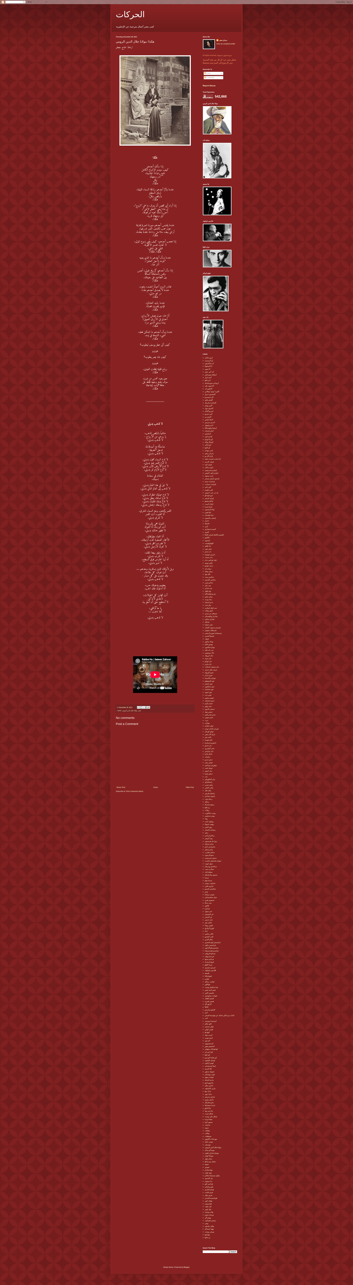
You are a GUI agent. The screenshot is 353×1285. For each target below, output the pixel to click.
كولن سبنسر (209, 1027)
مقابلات (207, 1131)
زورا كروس (209, 838)
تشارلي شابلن (210, 619)
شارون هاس (209, 886)
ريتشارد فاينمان (210, 830)
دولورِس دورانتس (211, 765)
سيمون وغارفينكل (211, 875)
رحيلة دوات (208, 799)
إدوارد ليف (208, 465)
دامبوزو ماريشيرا (210, 743)
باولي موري (209, 563)
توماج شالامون (210, 647)
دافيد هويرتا (208, 740)
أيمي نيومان (209, 450)
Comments (210, 78)
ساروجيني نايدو (210, 847)
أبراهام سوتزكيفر (210, 375)
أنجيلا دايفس (209, 420)
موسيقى (208, 1145)
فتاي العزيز (208, 939)
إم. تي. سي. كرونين (211, 493)
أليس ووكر (208, 406)
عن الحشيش (209, 914)
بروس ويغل (209, 571)
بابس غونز (208, 549)
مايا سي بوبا (209, 1111)
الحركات (130, 14)
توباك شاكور (209, 642)
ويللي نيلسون (209, 1226)
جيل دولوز (208, 706)
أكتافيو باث (208, 389)
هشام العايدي (209, 1190)
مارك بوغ (208, 1091)
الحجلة (207, 524)
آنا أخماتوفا (208, 366)
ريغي (206, 833)
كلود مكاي (208, 1024)
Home (155, 787)
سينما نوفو (208, 880)
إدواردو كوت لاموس (211, 473)
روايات (207, 810)
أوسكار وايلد (209, 442)
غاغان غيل (208, 923)
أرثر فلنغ (208, 380)
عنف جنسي (209, 920)
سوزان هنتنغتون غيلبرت (213, 861)
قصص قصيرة (209, 1001)
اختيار (207, 521)
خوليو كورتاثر (209, 731)
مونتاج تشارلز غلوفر (212, 1153)
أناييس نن (208, 417)
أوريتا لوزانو (209, 439)
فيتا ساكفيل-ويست (211, 987)
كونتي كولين (209, 1029)
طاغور (207, 906)
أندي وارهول (209, 425)
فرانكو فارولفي (210, 954)
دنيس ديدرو (208, 760)
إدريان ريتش (209, 453)
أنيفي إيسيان (209, 431)
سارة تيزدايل (209, 844)
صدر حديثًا (208, 903)
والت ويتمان (209, 1212)
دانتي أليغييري (209, 748)
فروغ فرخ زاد (209, 962)
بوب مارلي (208, 588)
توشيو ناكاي (209, 644)
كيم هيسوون (209, 1044)
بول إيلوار (208, 591)
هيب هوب (208, 1206)
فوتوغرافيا (208, 976)
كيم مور (207, 1041)
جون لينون (208, 692)
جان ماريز (208, 664)
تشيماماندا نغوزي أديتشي (213, 633)
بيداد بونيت (208, 599)
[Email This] (138, 707)
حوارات (207, 723)
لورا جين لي (209, 1052)
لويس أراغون (209, 1063)
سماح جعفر (223, 40)
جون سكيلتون (209, 687)
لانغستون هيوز (210, 1046)
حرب (206, 720)
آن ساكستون (209, 363)
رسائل (207, 802)
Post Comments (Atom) (134, 791)
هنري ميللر (208, 1195)
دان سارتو (208, 746)
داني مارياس (209, 751)
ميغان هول (208, 1159)
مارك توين (208, 1094)
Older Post (190, 787)
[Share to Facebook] (146, 707)
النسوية (207, 540)
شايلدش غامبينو (210, 889)
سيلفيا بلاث (208, 872)
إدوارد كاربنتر (209, 462)
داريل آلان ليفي (210, 734)
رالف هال (208, 790)
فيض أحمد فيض (210, 990)
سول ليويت (209, 864)
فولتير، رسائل (209, 982)
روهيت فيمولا (209, 824)
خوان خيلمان (209, 726)
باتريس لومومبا (210, 555)
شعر (139, 710)
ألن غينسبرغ (209, 397)
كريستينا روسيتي (211, 1021)
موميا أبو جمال (210, 1150)
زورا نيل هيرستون (211, 841)
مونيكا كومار (209, 1156)
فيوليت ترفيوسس (211, 996)
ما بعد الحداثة (209, 1080)
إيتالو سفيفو (209, 501)
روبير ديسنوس (210, 816)
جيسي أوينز (209, 703)
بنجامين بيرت (209, 577)
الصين (207, 532)
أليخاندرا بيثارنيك (210, 403)
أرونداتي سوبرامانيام (212, 383)
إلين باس (208, 487)
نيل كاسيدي (209, 1178)
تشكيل (207, 622)
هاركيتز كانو (209, 1184)
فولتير (207, 979)
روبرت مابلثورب (210, 813)
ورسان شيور (209, 1215)
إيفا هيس (208, 512)
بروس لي (208, 569)
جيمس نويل (209, 712)
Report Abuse (209, 85)
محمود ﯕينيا (208, 1122)
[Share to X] (143, 707)
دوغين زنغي (209, 763)
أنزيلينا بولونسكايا (211, 428)
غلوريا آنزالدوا (209, 928)
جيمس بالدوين (210, 709)
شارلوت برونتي (210, 883)
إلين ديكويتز (209, 490)
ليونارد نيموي (209, 1077)
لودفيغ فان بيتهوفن (211, 1049)
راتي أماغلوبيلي (210, 779)
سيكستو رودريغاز (211, 866)
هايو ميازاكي (209, 1187)
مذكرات (207, 1125)
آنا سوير (207, 369)
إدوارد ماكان (209, 467)
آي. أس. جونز (209, 372)
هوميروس (208, 1204)
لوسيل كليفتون (210, 1060)
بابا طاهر (208, 546)
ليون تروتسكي (210, 1074)
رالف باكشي (209, 788)
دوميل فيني (209, 768)
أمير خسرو (208, 414)
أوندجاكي (208, 445)
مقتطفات (208, 1136)
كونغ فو (207, 1032)
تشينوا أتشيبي (209, 636)
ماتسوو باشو (209, 1083)
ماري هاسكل (209, 1102)
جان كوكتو (208, 661)
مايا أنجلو (208, 1108)
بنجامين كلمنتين (210, 580)
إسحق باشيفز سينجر (212, 479)
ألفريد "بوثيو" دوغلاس (212, 392)
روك (206, 819)
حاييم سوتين (209, 717)
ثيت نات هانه (209, 650)
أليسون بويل (209, 408)
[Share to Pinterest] (148, 707)
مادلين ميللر (209, 1086)
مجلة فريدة (208, 1119)
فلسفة (207, 973)
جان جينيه (208, 658)
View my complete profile (225, 44)
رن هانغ (207, 807)
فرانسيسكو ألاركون (211, 948)
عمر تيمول (208, 911)
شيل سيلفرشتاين (211, 897)
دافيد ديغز (208, 737)
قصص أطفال (209, 998)
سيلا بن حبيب (209, 869)
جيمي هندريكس (210, 715)
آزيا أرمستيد (209, 361)
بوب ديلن (208, 585)
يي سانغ (207, 1237)
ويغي (206, 1223)
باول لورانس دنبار (211, 560)
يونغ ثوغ (207, 1235)
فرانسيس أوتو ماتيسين (212, 942)
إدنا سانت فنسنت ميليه (212, 459)
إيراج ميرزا (208, 507)
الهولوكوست (209, 543)
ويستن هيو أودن (210, 1220)
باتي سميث (208, 557)
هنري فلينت (209, 1192)
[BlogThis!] (141, 707)
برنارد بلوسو (209, 566)
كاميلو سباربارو (210, 1010)
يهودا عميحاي (209, 1229)
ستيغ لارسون (209, 855)
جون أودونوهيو (209, 681)
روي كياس (208, 827)
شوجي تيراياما (209, 895)
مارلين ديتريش (210, 1097)
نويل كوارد (208, 1173)
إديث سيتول (209, 476)
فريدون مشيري (210, 968)
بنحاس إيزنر (209, 583)
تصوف (207, 639)
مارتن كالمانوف (210, 1088)
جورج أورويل (209, 673)
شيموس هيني (209, 900)
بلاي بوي (207, 574)
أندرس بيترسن (210, 422)
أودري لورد (208, 436)
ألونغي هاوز (209, 400)
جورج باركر (208, 675)
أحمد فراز (208, 377)
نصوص (207, 1167)
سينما (207, 878)
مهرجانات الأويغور (211, 1139)
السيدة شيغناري (210, 529)
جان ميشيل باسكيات (212, 667)
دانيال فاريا (208, 754)
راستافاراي (208, 782)
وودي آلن (208, 1218)
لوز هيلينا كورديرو (211, 1058)
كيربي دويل (208, 1035)
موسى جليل (209, 1142)
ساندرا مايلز (209, 850)
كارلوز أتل (208, 1004)
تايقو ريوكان (209, 611)
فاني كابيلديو (209, 937)
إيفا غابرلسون (209, 509)
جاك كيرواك (209, 656)
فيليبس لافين (209, 993)
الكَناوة (207, 538)
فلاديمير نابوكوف (210, 970)
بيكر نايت (208, 605)
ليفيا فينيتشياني (210, 1066)
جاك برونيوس (209, 653)
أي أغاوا (207, 448)
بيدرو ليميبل (209, 602)
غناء (206, 931)
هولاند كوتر (208, 1201)
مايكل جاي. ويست (211, 1117)
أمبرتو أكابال (209, 411)
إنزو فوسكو (209, 495)
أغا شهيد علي (209, 386)
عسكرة (207, 909)
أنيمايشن (208, 434)
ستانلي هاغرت (210, 852)
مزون (207, 1128)
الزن (206, 526)
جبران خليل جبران (211, 670)
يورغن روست (209, 1232)
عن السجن (208, 917)
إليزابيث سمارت (210, 484)
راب (206, 777)
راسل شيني (209, 785)
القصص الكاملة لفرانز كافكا (214, 535)
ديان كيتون (208, 771)
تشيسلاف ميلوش (211, 630)
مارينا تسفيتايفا (210, 1105)
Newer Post (121, 787)
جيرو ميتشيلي (209, 701)
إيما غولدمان (209, 515)
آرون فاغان (208, 358)
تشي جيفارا (209, 625)
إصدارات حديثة (210, 481)
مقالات (207, 1133)
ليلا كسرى (208, 1069)
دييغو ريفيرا (208, 774)
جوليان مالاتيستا (210, 678)
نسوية (207, 1164)
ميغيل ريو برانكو (210, 1161)
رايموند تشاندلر (210, 796)
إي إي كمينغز (209, 498)
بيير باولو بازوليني (211, 608)
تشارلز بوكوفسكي (211, 616)
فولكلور (207, 984)
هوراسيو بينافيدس (211, 1198)
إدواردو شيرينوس (211, 470)
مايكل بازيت (209, 1114)
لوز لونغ (207, 1055)
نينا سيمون (208, 1181)
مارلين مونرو (209, 1100)
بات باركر (208, 552)
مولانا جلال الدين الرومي (129, 710)
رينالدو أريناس (210, 836)
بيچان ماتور (208, 597)
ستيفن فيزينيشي (210, 858)
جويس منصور (209, 698)
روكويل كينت (209, 821)
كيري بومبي (209, 1038)
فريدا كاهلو (208, 965)
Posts (208, 73)
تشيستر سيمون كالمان (213, 628)
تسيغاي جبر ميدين (211, 614)
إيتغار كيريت (209, 504)
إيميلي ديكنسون (210, 518)
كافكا (206, 1007)
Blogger (186, 1267)
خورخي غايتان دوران (212, 729)
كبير (206, 1013)
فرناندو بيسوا (209, 959)
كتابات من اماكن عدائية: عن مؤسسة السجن (219, 1015)
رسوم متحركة (209, 805)
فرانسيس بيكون (210, 945)
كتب (206, 1018)
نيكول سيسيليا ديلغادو (212, 1176)
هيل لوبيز (208, 1209)
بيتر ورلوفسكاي (210, 594)
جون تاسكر (208, 684)
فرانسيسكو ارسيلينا (212, 951)
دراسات (207, 757)
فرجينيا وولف (209, 956)
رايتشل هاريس (210, 793)
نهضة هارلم (208, 1170)
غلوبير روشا (209, 925)
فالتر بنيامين (209, 934)
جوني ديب (208, 695)
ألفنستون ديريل (210, 394)
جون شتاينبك (209, 689)
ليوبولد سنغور (209, 1072)
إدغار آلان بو (209, 456)
